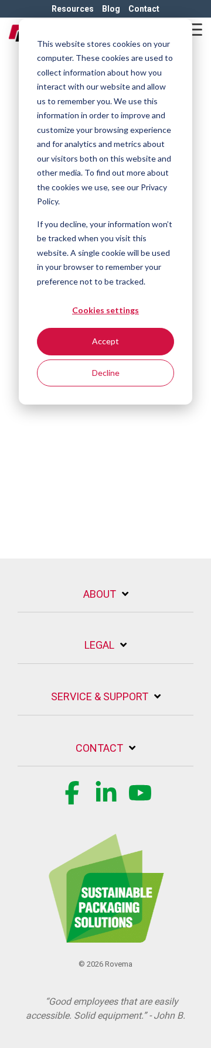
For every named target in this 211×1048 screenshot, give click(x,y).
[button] (193, 28)
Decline (106, 373)
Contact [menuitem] (143, 8)
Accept (105, 341)
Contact (99, 748)
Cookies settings (105, 310)
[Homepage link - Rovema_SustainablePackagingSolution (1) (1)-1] (105, 936)
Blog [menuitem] (111, 8)
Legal (99, 645)
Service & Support (99, 696)
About (99, 594)
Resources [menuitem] (73, 8)
